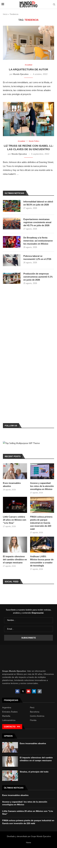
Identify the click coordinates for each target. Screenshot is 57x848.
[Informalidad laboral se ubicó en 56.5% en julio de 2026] (11, 206)
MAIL (18, 726)
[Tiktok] (40, 691)
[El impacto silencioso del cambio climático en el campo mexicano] (15, 545)
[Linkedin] (34, 691)
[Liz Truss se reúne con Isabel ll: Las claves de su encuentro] (28, 119)
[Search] (54, 4)
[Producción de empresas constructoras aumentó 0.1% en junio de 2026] (11, 278)
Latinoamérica (8, 720)
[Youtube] (28, 691)
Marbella (6, 716)
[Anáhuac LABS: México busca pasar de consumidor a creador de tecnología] (42, 545)
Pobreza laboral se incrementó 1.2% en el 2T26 (37, 257)
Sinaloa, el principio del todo (34, 772)
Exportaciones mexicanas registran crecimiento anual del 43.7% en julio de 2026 (37, 222)
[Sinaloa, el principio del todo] (10, 775)
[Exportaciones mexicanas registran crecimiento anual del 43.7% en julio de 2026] (11, 223)
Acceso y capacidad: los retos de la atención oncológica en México (42, 486)
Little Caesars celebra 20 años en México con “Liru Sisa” (14, 519)
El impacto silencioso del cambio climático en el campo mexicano (15, 559)
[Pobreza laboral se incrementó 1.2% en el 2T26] (11, 260)
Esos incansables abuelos (12, 484)
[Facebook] (17, 691)
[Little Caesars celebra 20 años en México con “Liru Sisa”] (15, 505)
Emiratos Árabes (10, 712)
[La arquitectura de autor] (28, 43)
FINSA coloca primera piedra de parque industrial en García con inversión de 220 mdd (41, 522)
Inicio (5, 14)
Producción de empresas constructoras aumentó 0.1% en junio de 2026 (38, 276)
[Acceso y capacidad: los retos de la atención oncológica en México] (42, 471)
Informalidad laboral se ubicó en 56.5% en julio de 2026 (38, 203)
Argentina (6, 707)
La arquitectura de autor (28, 69)
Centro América (37, 716)
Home (28, 842)
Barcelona (34, 712)
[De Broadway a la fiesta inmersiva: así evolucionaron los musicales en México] (11, 242)
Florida (33, 720)
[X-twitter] (23, 691)
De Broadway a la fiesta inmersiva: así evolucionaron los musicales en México (38, 240)
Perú (32, 707)
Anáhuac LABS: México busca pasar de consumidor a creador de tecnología (41, 561)
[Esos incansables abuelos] (15, 471)
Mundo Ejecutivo (20, 74)
